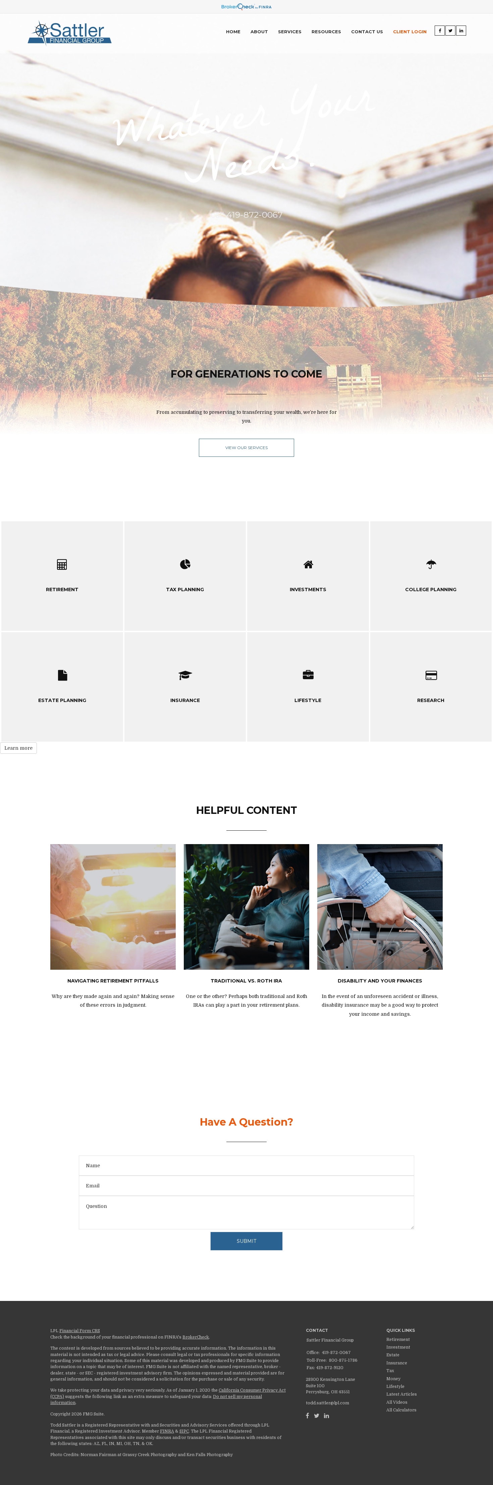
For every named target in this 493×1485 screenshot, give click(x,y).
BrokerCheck (195, 1337)
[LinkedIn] (326, 1415)
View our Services (246, 447)
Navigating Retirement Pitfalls (113, 981)
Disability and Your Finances (380, 981)
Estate (392, 1355)
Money (393, 1379)
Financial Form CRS (79, 1330)
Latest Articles (401, 1394)
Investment (398, 1347)
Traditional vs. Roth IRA (246, 981)
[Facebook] (307, 1415)
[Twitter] (316, 1415)
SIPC (184, 1431)
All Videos (396, 1402)
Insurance (396, 1363)
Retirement (398, 1339)
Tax (390, 1370)
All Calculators (401, 1410)
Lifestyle (395, 1386)
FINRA (167, 1431)
